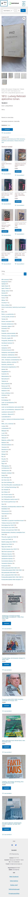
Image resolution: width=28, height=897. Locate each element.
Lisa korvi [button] (4, 170)
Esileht (3, 89)
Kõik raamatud (9, 89)
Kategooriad (16, 89)
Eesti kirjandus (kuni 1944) (13, 139)
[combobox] (8, 10)
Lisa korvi (7, 129)
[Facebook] (12, 845)
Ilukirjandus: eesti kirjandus (8, 140)
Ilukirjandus (22, 139)
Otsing (3, 271)
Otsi (23, 10)
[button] (24, 18)
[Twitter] (16, 845)
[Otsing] (25, 274)
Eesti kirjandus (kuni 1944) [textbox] (8, 10)
